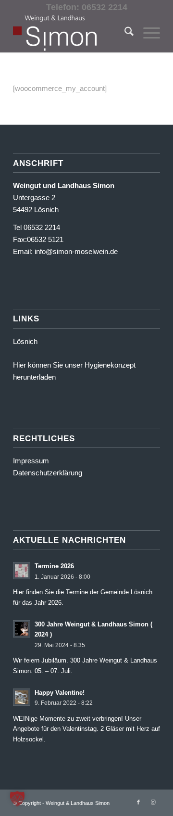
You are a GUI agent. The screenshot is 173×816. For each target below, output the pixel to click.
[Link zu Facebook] (138, 802)
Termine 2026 (54, 566)
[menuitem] (124, 33)
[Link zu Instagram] (153, 802)
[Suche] (124, 33)
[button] (17, 798)
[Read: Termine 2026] (21, 570)
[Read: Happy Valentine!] (21, 697)
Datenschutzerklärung (47, 473)
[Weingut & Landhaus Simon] (72, 33)
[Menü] (147, 33)
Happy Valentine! (60, 692)
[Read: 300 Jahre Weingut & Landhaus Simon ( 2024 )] (21, 629)
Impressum (31, 461)
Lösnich (25, 341)
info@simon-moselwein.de (76, 251)
